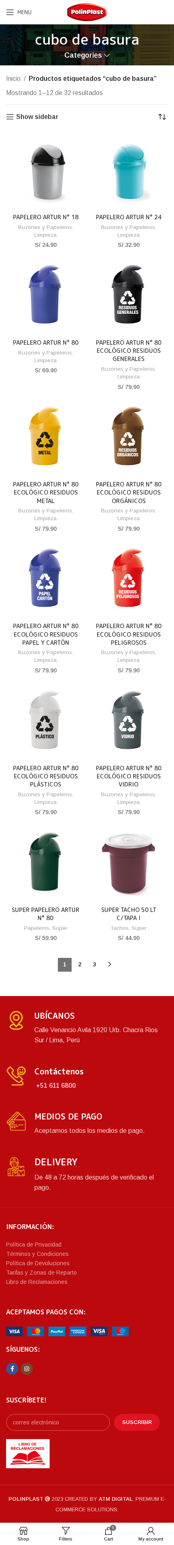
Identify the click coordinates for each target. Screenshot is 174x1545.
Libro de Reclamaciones (37, 1282)
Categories (83, 55)
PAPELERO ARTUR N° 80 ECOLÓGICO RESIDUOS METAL (46, 492)
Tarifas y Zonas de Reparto (41, 1272)
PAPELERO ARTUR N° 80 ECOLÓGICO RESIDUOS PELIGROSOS (128, 634)
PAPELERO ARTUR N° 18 (46, 217)
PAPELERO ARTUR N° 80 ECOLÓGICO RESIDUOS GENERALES (128, 351)
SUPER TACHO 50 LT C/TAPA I (128, 914)
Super (59, 928)
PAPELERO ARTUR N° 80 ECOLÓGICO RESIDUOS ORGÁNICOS (128, 492)
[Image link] (67, 1330)
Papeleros (36, 928)
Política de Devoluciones (38, 1263)
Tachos (119, 928)
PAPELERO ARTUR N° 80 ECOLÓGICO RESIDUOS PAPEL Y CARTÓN (46, 634)
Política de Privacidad (34, 1244)
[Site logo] (87, 11)
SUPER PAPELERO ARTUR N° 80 (45, 914)
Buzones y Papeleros (45, 227)
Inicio (13, 78)
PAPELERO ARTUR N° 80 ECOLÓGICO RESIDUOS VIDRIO (128, 776)
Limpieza (45, 235)
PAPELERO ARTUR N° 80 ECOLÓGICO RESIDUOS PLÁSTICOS (46, 776)
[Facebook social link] (12, 1369)
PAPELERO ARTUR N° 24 (128, 217)
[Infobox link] (87, 1028)
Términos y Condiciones (37, 1254)
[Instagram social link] (27, 1369)
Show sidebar (37, 116)
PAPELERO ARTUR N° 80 (46, 343)
